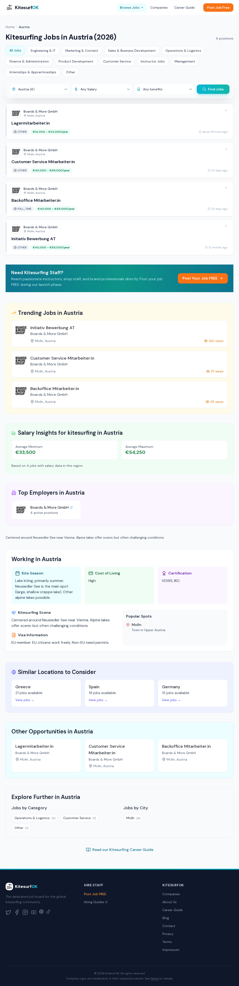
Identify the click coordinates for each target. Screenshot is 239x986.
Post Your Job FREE (200, 278)
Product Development (76, 61)
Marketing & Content (81, 50)
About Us (169, 902)
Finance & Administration (29, 61)
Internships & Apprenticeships (33, 72)
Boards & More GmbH (49, 507)
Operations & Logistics (183, 50)
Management (185, 61)
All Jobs (15, 50)
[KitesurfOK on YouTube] (33, 912)
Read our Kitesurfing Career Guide (122, 849)
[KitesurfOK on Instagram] (25, 912)
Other (70, 72)
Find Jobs (216, 89)
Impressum (170, 950)
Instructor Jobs (153, 61)
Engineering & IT (43, 50)
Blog (165, 918)
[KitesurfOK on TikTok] (48, 912)
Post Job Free (218, 7)
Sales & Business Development (132, 50)
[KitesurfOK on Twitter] (8, 912)
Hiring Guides (94, 902)
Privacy (167, 934)
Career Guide (184, 7)
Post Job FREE (95, 894)
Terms (167, 942)
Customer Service (117, 61)
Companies (159, 7)
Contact (168, 926)
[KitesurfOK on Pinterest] (41, 912)
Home (10, 27)
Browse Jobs (130, 7)
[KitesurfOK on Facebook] (17, 912)
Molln (133, 818)
